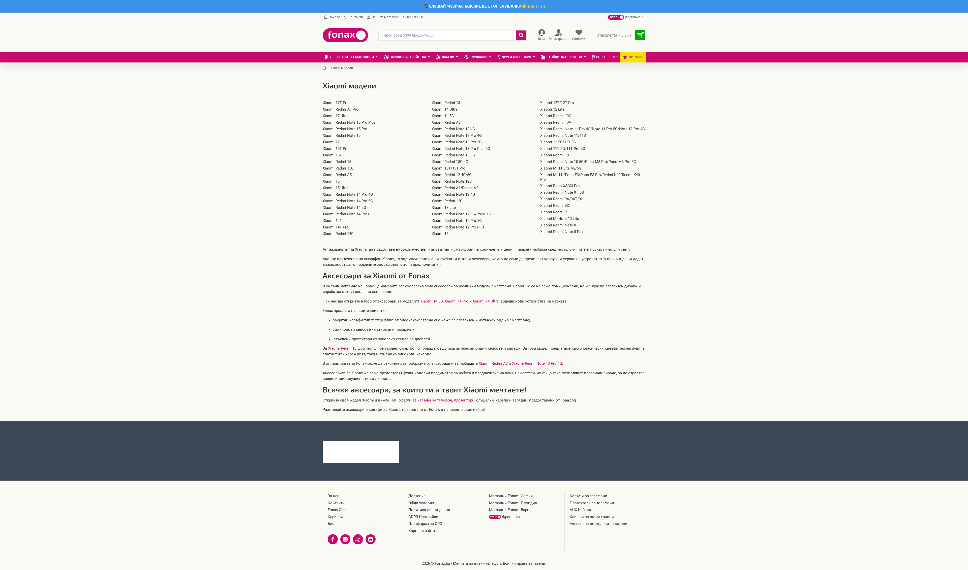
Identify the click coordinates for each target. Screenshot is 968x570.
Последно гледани (341, 431)
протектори (464, 400)
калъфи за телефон (434, 400)
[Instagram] (345, 539)
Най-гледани (379, 431)
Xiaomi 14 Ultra (486, 301)
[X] (358, 539)
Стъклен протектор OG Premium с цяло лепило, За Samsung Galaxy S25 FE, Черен (371, 445)
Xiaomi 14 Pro (456, 301)
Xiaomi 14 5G (431, 301)
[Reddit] (371, 539)
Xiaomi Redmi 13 (342, 348)
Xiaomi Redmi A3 (493, 363)
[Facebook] (333, 539)
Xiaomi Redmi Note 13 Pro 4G (537, 363)
